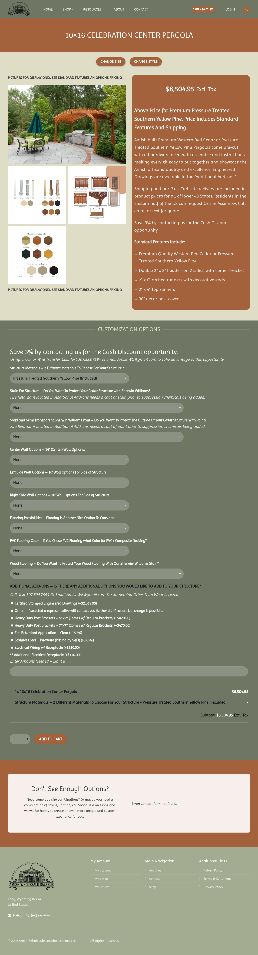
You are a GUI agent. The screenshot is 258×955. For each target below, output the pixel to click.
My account (103, 870)
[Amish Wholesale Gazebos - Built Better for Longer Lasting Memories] (20, 9)
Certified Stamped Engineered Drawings (56, 603)
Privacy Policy (213, 887)
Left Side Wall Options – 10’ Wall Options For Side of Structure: (58, 472)
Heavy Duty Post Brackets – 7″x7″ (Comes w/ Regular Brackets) (72, 625)
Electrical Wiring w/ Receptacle (47, 647)
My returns (102, 887)
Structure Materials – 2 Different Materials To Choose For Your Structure (67, 368)
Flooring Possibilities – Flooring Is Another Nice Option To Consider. (62, 518)
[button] (203, 9)
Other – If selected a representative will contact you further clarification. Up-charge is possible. (89, 611)
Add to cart (50, 739)
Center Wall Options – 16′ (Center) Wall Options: (47, 449)
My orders (101, 878)
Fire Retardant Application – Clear (48, 633)
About (119, 9)
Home (48, 9)
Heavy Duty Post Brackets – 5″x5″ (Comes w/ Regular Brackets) (72, 618)
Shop (66, 9)
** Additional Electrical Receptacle (45, 655)
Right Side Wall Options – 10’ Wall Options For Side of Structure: (60, 495)
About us (155, 870)
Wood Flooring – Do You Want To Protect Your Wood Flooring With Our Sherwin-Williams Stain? (84, 563)
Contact (141, 9)
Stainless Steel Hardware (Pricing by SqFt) (54, 640)
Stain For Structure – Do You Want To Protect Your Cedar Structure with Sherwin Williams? (80, 391)
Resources (92, 9)
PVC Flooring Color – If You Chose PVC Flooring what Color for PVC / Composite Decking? (78, 541)
